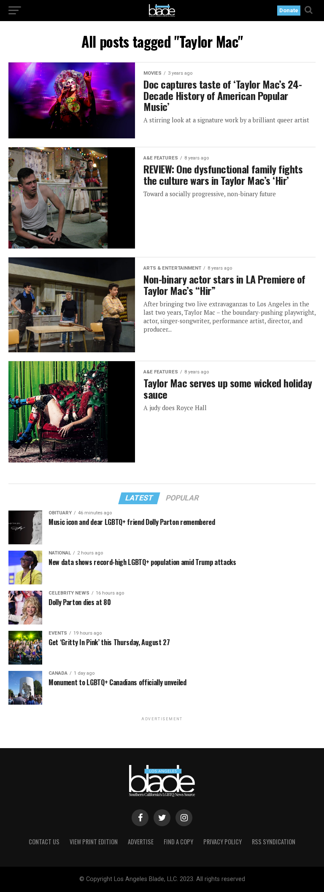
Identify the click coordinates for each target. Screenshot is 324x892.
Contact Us (44, 841)
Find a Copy (178, 841)
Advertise (141, 841)
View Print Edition (94, 841)
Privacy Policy (222, 841)
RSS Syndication (273, 841)
